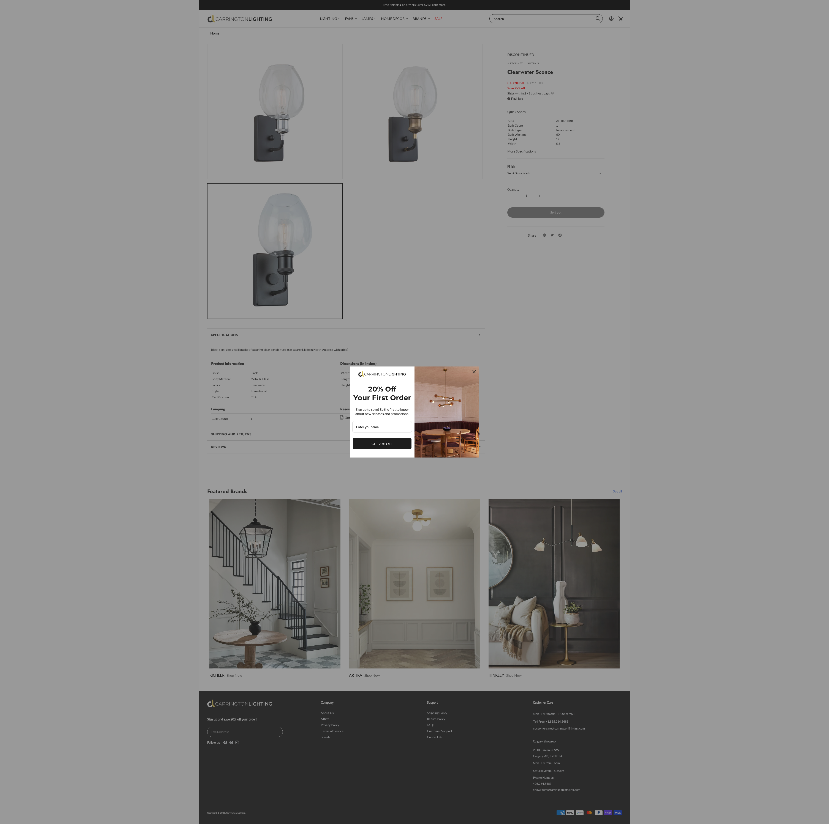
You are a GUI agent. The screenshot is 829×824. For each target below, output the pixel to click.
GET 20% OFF (382, 444)
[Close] (474, 371)
